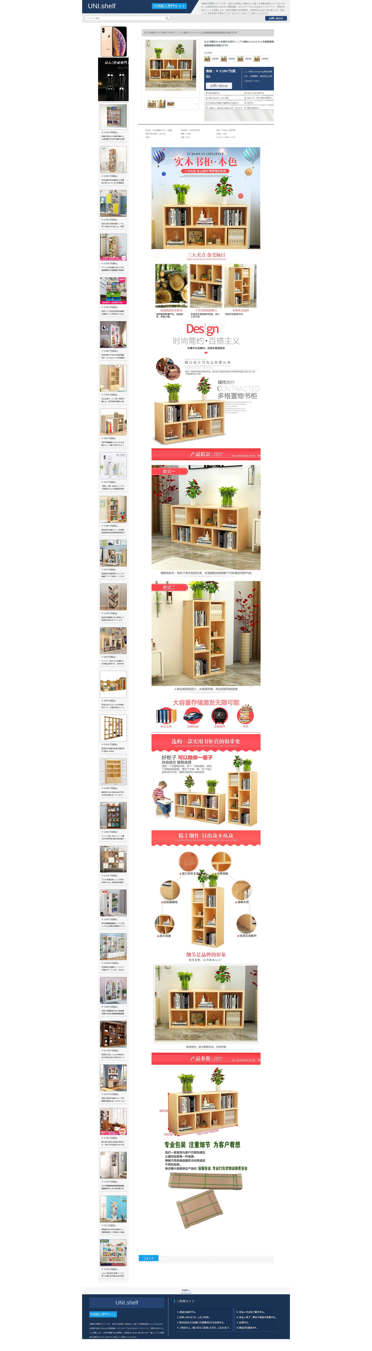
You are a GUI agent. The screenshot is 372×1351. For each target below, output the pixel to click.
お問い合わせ (276, 18)
